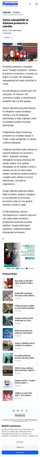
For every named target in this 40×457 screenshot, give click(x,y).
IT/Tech (16, 12)
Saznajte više (33, 436)
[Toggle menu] (35, 4)
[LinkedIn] (18, 411)
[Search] (30, 4)
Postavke (20, 442)
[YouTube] (22, 411)
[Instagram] (14, 411)
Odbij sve (20, 447)
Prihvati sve (20, 452)
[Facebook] (26, 411)
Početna (6, 12)
